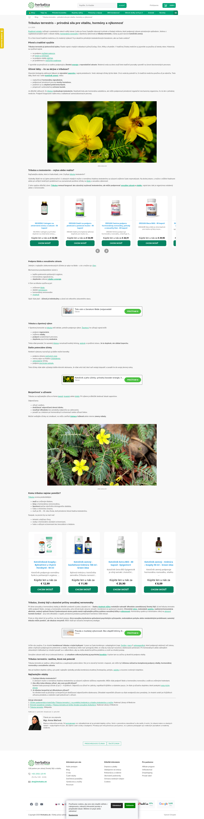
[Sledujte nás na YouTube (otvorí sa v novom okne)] (42, 804)
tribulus (50, 91)
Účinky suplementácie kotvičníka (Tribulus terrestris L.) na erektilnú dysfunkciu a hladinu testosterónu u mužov (71, 702)
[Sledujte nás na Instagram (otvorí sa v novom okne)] (36, 804)
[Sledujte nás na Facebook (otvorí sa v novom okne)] (31, 804)
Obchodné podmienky (112, 776)
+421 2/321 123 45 (38, 774)
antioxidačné (37, 361)
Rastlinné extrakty (35, 31)
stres (135, 609)
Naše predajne (71, 767)
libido (89, 181)
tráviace (73, 416)
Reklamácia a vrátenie (112, 773)
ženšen (124, 645)
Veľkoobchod (147, 770)
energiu (75, 65)
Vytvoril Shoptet (170, 815)
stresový (168, 611)
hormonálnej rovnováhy (69, 34)
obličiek (50, 58)
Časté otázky (71, 776)
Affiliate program (148, 767)
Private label (147, 776)
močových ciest (51, 356)
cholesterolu (55, 358)
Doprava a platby (110, 767)
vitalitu (139, 185)
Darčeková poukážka (74, 779)
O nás (68, 773)
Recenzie (69, 785)
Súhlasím (130, 805)
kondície (103, 655)
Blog (68, 770)
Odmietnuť (116, 805)
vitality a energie (54, 279)
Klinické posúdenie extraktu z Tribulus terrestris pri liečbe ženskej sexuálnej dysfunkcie (63, 705)
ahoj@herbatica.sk (39, 782)
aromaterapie (70, 723)
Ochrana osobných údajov (114, 779)
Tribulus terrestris (36, 707)
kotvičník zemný (51, 75)
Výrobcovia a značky (74, 782)
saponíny (71, 73)
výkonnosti (125, 611)
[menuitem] (32, 12)
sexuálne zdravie (128, 185)
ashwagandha (139, 645)
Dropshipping (147, 773)
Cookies (107, 782)
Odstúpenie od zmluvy (112, 770)
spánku (151, 609)
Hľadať (122, 5)
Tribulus (54, 185)
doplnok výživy (104, 607)
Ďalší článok (114, 743)
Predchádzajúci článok (95, 743)
